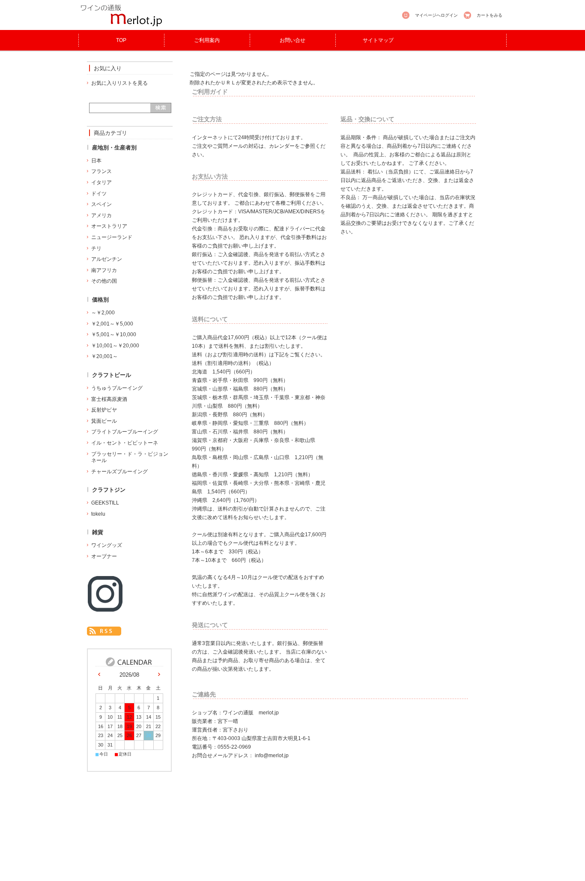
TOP (121, 40)
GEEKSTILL (105, 503)
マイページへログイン (436, 15)
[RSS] (104, 631)
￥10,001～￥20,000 (115, 346)
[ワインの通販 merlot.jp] (121, 25)
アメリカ (101, 215)
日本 (96, 161)
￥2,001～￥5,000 (112, 324)
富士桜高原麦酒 (109, 399)
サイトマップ (378, 40)
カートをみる (489, 15)
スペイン (101, 204)
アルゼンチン (106, 259)
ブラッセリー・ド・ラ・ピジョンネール (129, 457)
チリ (96, 248)
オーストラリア (109, 226)
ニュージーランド (111, 237)
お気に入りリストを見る (119, 83)
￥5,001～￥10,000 (113, 334)
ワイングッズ (106, 545)
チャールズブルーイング (119, 472)
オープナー (104, 556)
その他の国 (104, 281)
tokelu (98, 514)
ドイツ (99, 194)
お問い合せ (292, 40)
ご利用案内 (207, 40)
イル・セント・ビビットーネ (124, 443)
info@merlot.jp (272, 756)
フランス (101, 171)
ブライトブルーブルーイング (124, 432)
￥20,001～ (104, 356)
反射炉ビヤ (104, 410)
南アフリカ (104, 270)
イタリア (101, 182)
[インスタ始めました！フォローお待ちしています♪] (105, 609)
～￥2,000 (103, 313)
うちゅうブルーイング (117, 388)
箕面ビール (104, 421)
